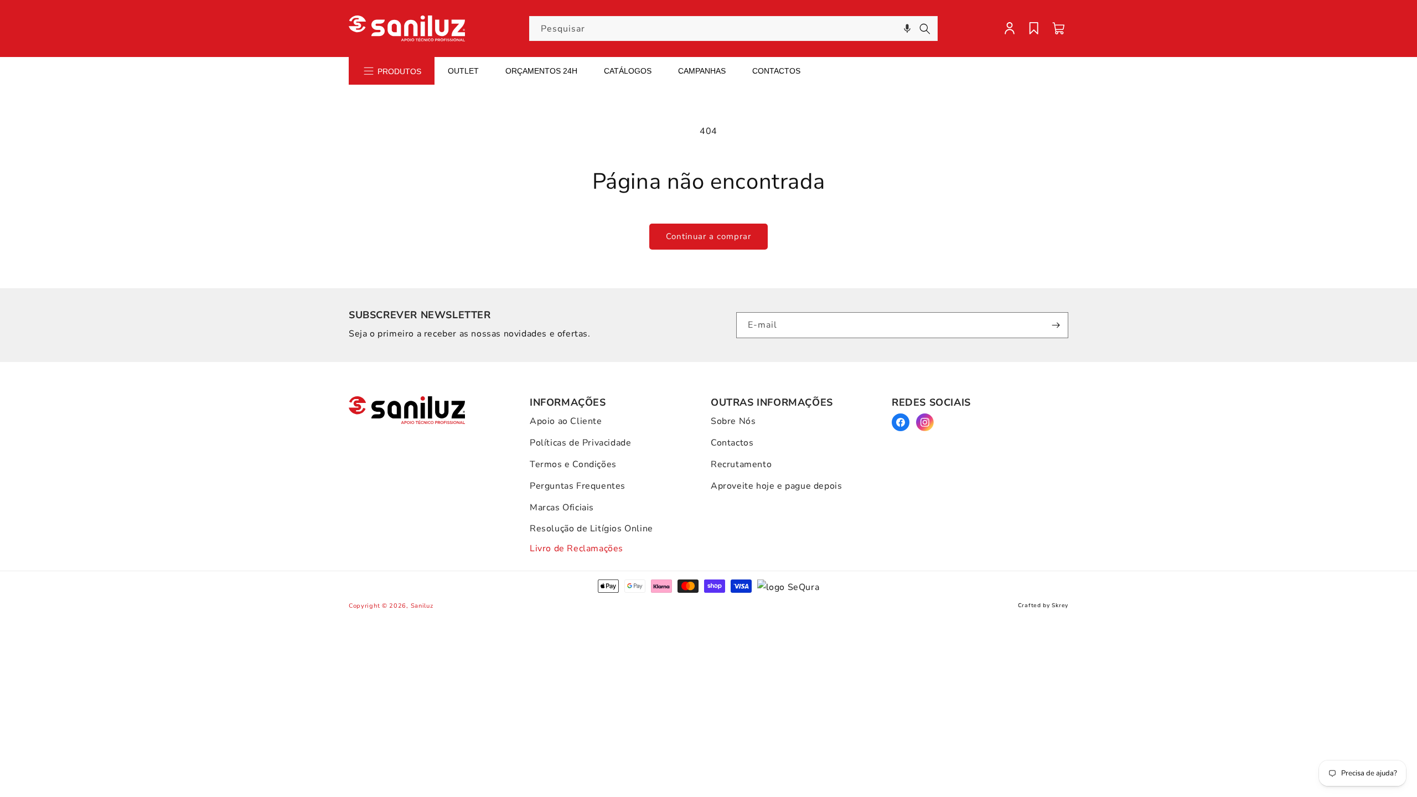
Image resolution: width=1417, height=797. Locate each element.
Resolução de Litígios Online (591, 528)
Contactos (776, 70)
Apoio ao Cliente (566, 421)
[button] (907, 28)
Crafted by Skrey (1043, 605)
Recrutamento (741, 464)
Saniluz (422, 606)
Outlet (463, 70)
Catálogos (627, 70)
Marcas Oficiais (562, 507)
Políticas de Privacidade (580, 443)
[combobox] (733, 28)
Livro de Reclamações (576, 548)
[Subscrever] (1055, 325)
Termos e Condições (573, 464)
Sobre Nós (733, 421)
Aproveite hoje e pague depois (776, 486)
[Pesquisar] (925, 29)
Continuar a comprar (708, 236)
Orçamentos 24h (541, 70)
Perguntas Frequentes (577, 486)
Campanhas (702, 70)
